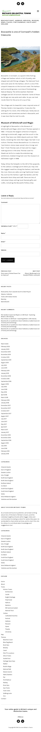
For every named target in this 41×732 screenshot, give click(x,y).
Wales (3, 494)
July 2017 (4, 419)
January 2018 (5, 403)
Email (3, 241)
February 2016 (5, 451)
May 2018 (4, 392)
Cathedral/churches (11, 616)
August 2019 (5, 362)
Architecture (9, 592)
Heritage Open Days (9, 661)
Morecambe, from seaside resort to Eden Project (16, 291)
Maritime (8, 605)
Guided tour (6, 658)
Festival (7, 618)
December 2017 (6, 405)
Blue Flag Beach (8, 642)
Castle (7, 594)
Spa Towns (6, 688)
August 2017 (5, 416)
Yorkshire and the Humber (9, 499)
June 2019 (4, 368)
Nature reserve (7, 672)
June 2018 (4, 389)
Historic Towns (7, 589)
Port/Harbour (19, 22)
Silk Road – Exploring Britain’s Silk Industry (23, 318)
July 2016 (4, 445)
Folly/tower (8, 600)
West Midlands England (8, 496)
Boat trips (6, 645)
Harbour (18, 20)
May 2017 (4, 424)
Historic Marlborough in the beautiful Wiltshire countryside (31, 273)
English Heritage (10, 597)
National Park (7, 669)
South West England (7, 491)
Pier (4, 677)
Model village (7, 666)
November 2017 (6, 408)
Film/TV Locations (8, 653)
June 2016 (4, 448)
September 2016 (6, 440)
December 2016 (6, 435)
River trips (6, 685)
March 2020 (4, 344)
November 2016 (6, 437)
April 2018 (4, 395)
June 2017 (4, 421)
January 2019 (5, 373)
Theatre (7, 629)
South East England (7, 488)
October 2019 (5, 357)
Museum (35, 20)
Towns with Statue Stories (9, 296)
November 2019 (6, 354)
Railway (5, 682)
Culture (5, 613)
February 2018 (5, 400)
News (3, 22)
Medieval (27, 20)
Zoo (4, 696)
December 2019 (6, 352)
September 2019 (6, 360)
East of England (6, 470)
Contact (3, 698)
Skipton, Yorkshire (6, 294)
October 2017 (5, 411)
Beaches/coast (7, 20)
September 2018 (6, 381)
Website (3, 250)
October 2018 (5, 378)
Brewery (5, 647)
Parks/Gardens (7, 674)
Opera (7, 626)
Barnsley (3, 299)
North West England (7, 480)
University (8, 632)
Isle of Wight (5, 475)
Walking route (7, 693)
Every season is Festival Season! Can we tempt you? (10, 273)
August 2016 (5, 443)
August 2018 (5, 384)
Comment (4, 202)
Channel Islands (6, 467)
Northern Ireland (6, 483)
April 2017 (4, 427)
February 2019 (5, 370)
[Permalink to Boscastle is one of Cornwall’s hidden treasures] (20, 71)
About (3, 584)
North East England (7, 478)
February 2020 (5, 346)
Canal (5, 650)
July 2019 (4, 365)
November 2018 (6, 376)
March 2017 (4, 429)
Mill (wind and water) (11, 608)
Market (5, 664)
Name (3, 233)
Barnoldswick (5, 301)
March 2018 (4, 397)
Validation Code (6, 226)
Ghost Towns (7, 656)
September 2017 (6, 413)
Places (9, 22)
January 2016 (5, 453)
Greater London (6, 472)
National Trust (9, 610)
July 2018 (4, 386)
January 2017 (5, 432)
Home (3, 581)
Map (2, 634)
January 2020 (5, 349)
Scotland (4, 486)
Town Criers (6, 690)
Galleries (8, 621)
